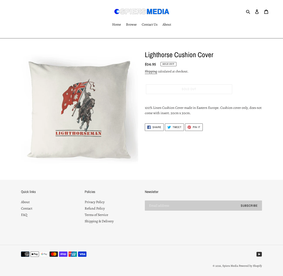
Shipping (151, 71)
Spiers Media (230, 266)
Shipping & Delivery (99, 221)
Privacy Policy (95, 202)
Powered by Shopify (250, 266)
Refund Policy (95, 208)
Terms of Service (96, 214)
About (25, 202)
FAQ (24, 214)
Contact (26, 208)
